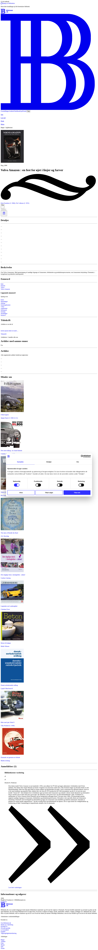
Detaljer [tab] (49, 462)
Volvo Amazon (5, 289)
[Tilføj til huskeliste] (4, 213)
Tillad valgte (49, 492)
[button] (49, 899)
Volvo (2, 287)
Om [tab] (77, 462)
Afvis (21, 492)
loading (3, 209)
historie (3, 286)
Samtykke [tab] (20, 462)
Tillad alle (77, 492)
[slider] (49, 148)
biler (2, 284)
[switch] (38, 484)
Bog (3, 205)
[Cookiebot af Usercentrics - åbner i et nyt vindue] (82, 456)
